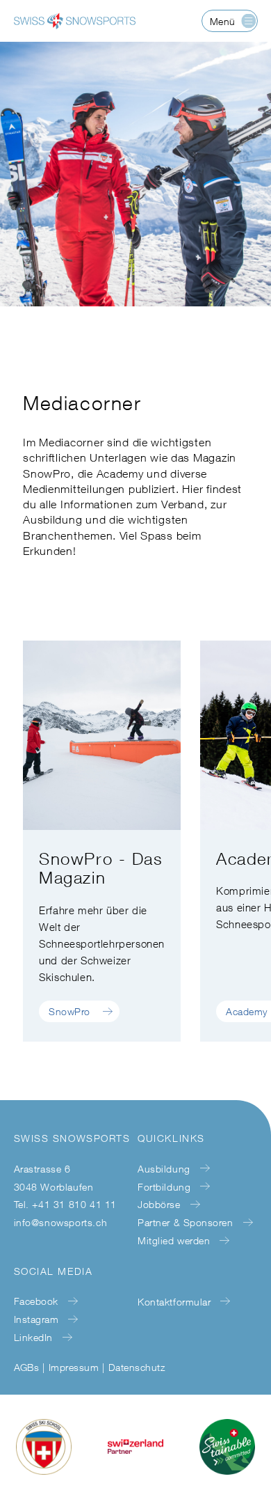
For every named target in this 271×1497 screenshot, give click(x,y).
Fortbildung (164, 1187)
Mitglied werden (174, 1240)
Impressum (74, 1367)
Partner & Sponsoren (185, 1222)
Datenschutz (136, 1367)
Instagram (36, 1319)
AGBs (27, 1367)
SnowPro (69, 1011)
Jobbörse (159, 1204)
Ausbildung (164, 1169)
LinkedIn (33, 1337)
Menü (223, 21)
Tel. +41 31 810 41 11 (65, 1204)
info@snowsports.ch (61, 1222)
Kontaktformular (174, 1302)
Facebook (36, 1301)
